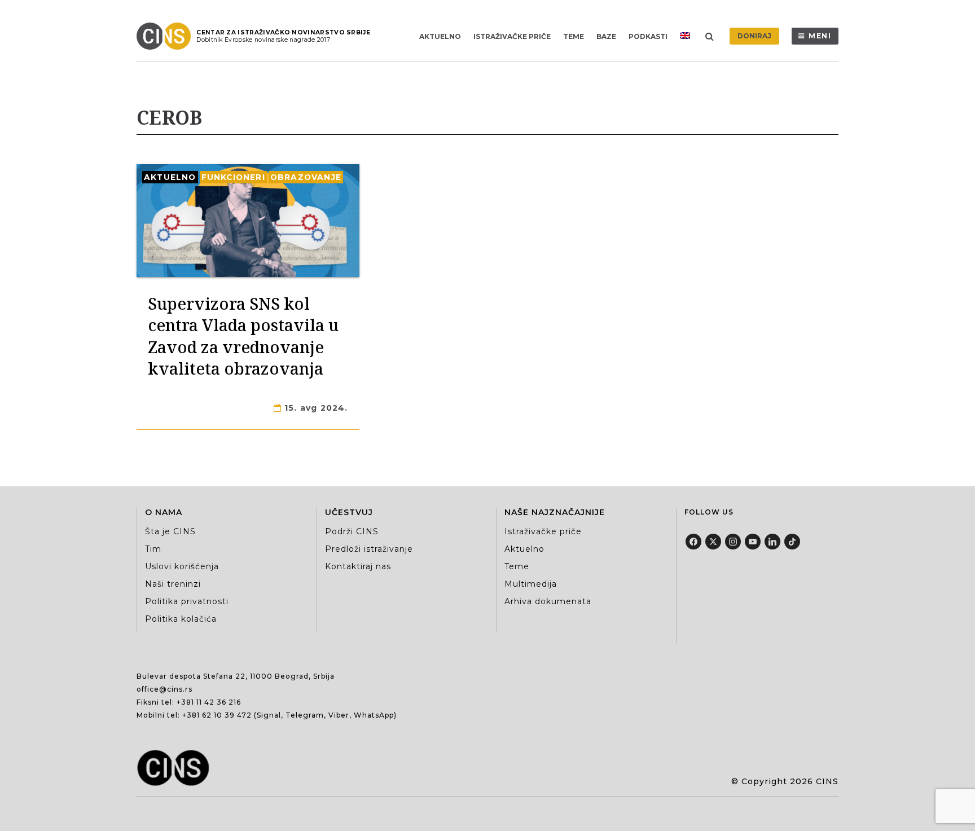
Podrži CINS (352, 531)
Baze (606, 36)
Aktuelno (440, 36)
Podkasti (648, 36)
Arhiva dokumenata (547, 601)
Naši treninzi (173, 584)
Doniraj (754, 36)
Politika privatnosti (187, 601)
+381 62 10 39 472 (217, 715)
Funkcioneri (233, 177)
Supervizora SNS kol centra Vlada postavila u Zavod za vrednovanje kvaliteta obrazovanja (243, 335)
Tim (153, 549)
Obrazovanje (305, 177)
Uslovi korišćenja (182, 566)
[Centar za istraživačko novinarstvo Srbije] (166, 36)
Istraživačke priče (512, 36)
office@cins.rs (164, 689)
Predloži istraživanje (369, 549)
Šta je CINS (170, 531)
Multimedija (530, 584)
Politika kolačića (181, 619)
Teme (573, 36)
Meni (820, 36)
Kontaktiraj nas (358, 566)
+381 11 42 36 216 (209, 702)
